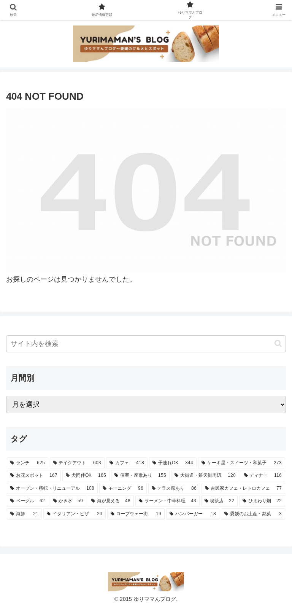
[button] (278, 343)
